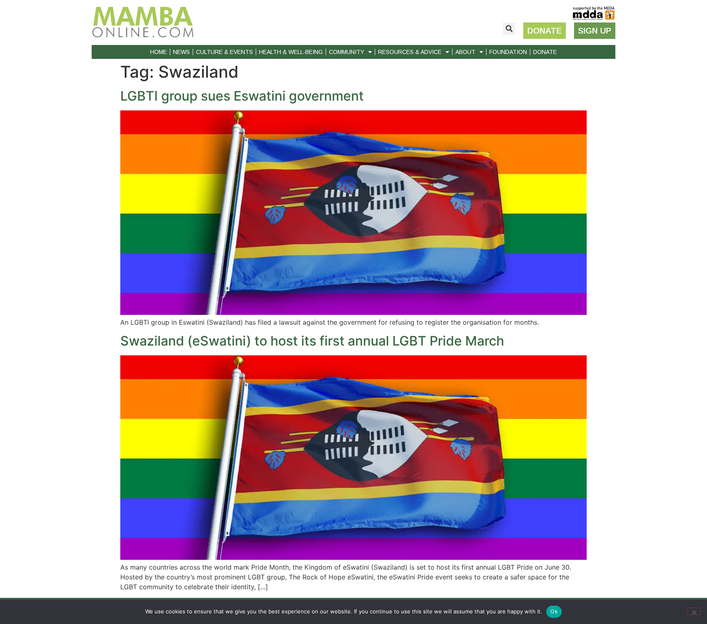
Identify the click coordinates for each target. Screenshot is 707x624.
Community (346, 52)
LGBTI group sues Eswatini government (242, 96)
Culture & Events (224, 52)
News (181, 52)
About (465, 52)
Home (158, 52)
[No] (694, 611)
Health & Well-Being (291, 52)
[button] (509, 28)
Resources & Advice (409, 52)
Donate (545, 52)
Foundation (508, 52)
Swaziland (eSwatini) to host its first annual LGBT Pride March (312, 341)
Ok (554, 611)
